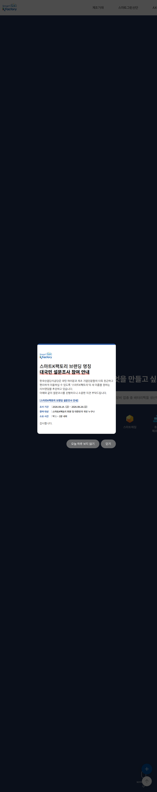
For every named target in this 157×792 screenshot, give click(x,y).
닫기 (108, 444)
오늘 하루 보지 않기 (83, 444)
